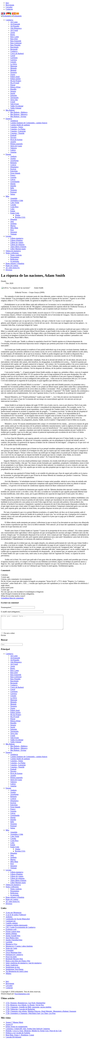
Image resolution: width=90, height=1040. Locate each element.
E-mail (10, 612)
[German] (8, 13)
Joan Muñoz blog (12, 938)
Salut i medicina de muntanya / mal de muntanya (23, 963)
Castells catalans (12, 923)
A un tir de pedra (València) (16, 915)
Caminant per (11, 921)
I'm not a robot (9, 633)
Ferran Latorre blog (13, 931)
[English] (2, 13)
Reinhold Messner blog (14, 959)
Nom (6, 607)
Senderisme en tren (13, 967)
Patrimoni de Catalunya (14, 955)
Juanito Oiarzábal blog (14, 940)
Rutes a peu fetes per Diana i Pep (18, 961)
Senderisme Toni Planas (14, 969)
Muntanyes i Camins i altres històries (19, 946)
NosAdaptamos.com (22, 994)
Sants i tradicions (12, 965)
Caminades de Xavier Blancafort (18, 919)
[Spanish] (14, 13)
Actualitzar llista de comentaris (12, 598)
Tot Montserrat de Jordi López (17, 971)
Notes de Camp (11, 948)
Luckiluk (9, 942)
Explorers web (11, 929)
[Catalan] (17, 13)
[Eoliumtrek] (11, 16)
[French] (5, 13)
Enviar (3, 635)
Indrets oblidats (11, 934)
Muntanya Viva (11, 944)
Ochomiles (10, 950)
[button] (9, 20)
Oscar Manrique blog (13, 952)
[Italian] (11, 13)
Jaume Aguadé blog (13, 936)
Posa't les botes (11, 957)
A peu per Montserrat (13, 913)
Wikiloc (8, 973)
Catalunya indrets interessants (16, 925)
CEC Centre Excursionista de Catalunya (20, 927)
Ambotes (9, 917)
